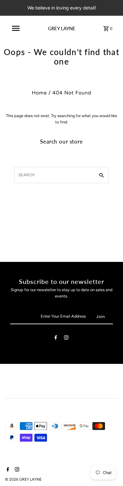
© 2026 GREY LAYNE (23, 479)
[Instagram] (66, 338)
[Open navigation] (15, 28)
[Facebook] (56, 338)
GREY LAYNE (61, 28)
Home (39, 93)
